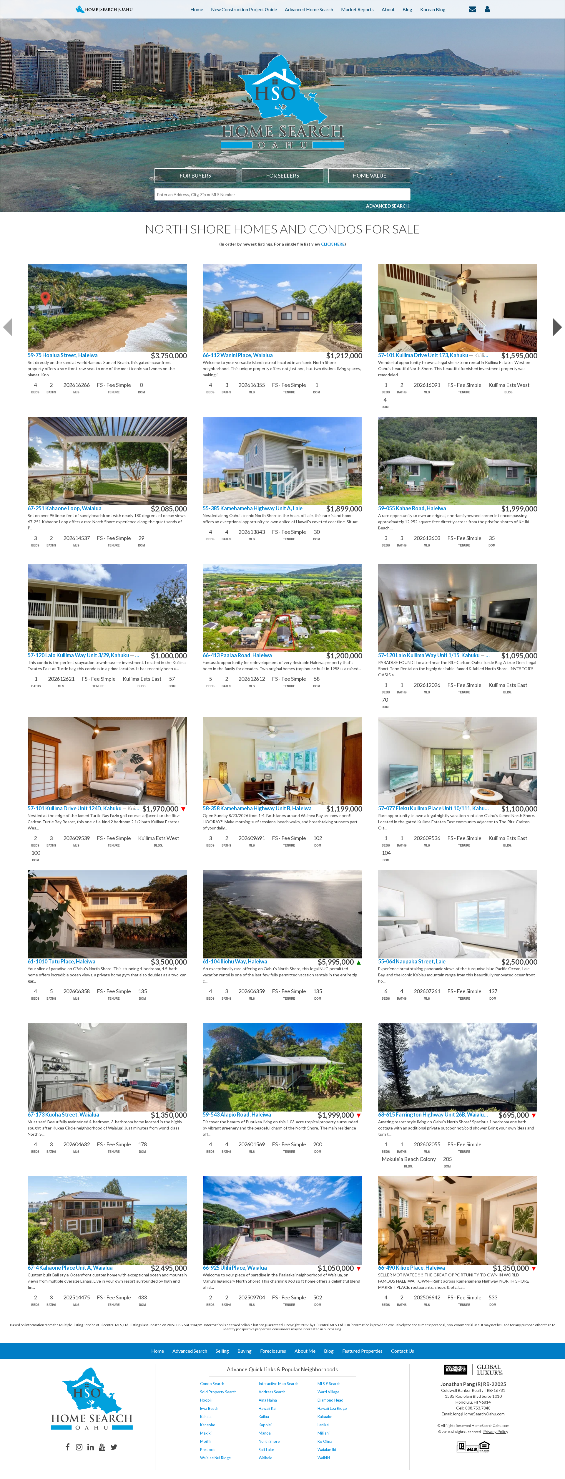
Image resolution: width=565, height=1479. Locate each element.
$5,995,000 (340, 961)
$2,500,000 (519, 961)
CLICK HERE (333, 243)
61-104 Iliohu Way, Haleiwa (235, 961)
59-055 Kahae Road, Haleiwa (412, 508)
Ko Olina (325, 1441)
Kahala (206, 1416)
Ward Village (328, 1391)
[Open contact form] (472, 8)
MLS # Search (329, 1383)
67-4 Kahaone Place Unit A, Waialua (70, 1268)
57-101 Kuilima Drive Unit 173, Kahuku (434, 355)
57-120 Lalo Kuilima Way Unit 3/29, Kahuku (83, 655)
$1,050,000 (340, 1268)
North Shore (269, 1441)
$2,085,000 (169, 508)
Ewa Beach (209, 1408)
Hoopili (206, 1400)
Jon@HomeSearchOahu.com (478, 1413)
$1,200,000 (344, 655)
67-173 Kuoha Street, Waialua (63, 1115)
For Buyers (195, 175)
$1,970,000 (164, 808)
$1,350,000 (169, 1115)
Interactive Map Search (278, 1383)
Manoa (265, 1433)
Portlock (207, 1449)
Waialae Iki (327, 1449)
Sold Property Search (218, 1391)
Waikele (265, 1457)
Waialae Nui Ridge (215, 1457)
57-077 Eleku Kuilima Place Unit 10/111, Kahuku (434, 808)
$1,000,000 (169, 655)
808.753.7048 (478, 1407)
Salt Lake (266, 1449)
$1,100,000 (519, 808)
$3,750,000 (169, 355)
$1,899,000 (344, 508)
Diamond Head (330, 1400)
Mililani (324, 1433)
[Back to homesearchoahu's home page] (92, 1399)
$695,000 (517, 1115)
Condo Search (212, 1383)
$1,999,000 (519, 508)
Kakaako (325, 1416)
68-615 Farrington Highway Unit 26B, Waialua (434, 1115)
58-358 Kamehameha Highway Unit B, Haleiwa (257, 808)
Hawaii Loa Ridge (332, 1408)
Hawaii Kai (267, 1408)
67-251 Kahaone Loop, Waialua (65, 508)
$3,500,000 (169, 961)
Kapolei (265, 1424)
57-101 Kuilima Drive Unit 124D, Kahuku (83, 808)
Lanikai (323, 1424)
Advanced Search (387, 205)
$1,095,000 (519, 655)
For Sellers (282, 175)
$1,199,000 (344, 808)
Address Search (272, 1391)
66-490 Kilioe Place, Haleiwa (411, 1268)
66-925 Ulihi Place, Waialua (235, 1268)
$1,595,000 (519, 355)
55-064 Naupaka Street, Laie (412, 961)
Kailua (264, 1416)
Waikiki (324, 1457)
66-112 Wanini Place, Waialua (238, 355)
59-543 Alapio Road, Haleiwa (237, 1115)
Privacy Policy (495, 1431)
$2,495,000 (169, 1268)
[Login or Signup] (487, 8)
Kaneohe (207, 1424)
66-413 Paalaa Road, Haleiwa (237, 655)
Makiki (206, 1433)
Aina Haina (268, 1400)
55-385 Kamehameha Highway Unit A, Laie (253, 508)
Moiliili (205, 1441)
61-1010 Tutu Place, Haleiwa (61, 961)
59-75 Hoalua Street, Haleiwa (63, 355)
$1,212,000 (344, 355)
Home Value (369, 175)
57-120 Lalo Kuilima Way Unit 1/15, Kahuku (434, 655)
